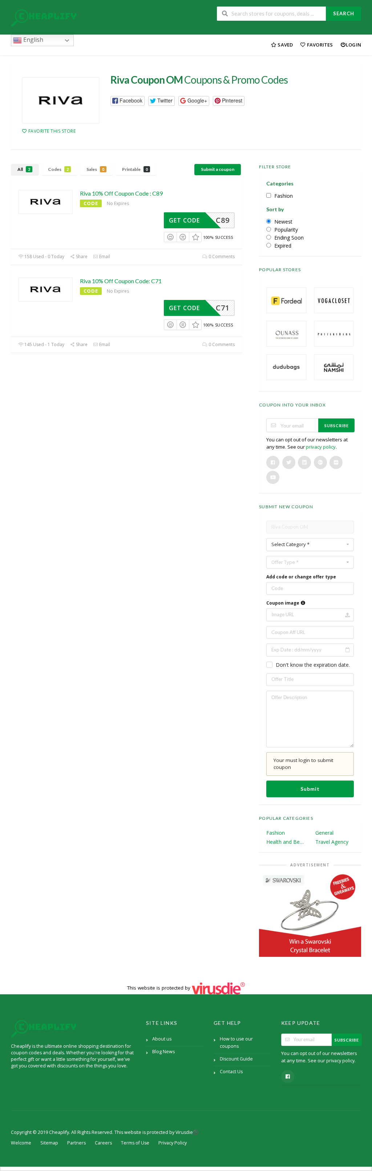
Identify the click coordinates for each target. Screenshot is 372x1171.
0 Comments (221, 256)
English (32, 40)
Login (353, 44)
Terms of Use (135, 1143)
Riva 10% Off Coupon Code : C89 (121, 193)
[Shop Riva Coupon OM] (61, 100)
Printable (135, 169)
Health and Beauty (285, 841)
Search (343, 13)
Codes (58, 169)
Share (81, 256)
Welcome (21, 1143)
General (324, 832)
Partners (76, 1143)
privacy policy (321, 447)
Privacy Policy (172, 1143)
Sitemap (49, 1143)
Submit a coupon (217, 169)
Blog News (163, 1051)
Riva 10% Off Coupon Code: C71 (121, 280)
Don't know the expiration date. (313, 665)
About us (161, 1039)
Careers (103, 1143)
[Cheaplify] (44, 18)
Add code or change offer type (301, 577)
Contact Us (231, 1071)
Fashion (275, 832)
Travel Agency (331, 841)
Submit (310, 789)
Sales (95, 169)
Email (104, 256)
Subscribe (336, 425)
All (23, 169)
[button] (127, 101)
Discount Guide (236, 1059)
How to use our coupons (236, 1042)
